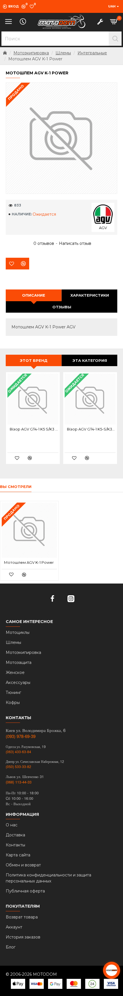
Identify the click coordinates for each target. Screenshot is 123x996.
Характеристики (89, 295)
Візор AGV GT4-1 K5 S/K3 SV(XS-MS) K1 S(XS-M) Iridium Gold (34, 429)
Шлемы (63, 52)
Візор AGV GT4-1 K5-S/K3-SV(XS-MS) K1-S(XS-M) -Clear (91, 429)
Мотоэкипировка (31, 52)
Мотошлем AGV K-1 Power (29, 562)
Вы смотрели (15, 486)
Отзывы (61, 307)
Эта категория (89, 360)
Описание (33, 295)
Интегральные (92, 52)
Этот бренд (33, 360)
